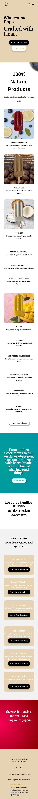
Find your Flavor (19, 423)
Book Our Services (19, 569)
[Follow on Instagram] (21, 767)
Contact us (19, 48)
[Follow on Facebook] (17, 767)
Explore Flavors (19, 42)
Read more (19, 480)
